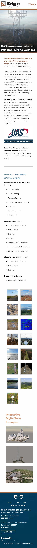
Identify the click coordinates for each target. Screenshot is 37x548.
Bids (9, 502)
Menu (33, 4)
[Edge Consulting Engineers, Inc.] (11, 4)
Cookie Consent (18, 505)
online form (13, 541)
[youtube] (21, 498)
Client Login (20, 502)
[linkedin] (15, 498)
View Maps (8, 532)
